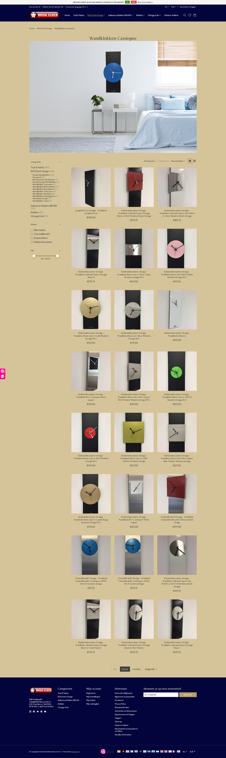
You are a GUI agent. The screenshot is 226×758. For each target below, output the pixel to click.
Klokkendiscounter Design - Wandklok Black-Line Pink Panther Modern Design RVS (177, 274)
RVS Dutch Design (44, 28)
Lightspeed (76, 752)
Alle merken (40, 230)
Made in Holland (171, 15)
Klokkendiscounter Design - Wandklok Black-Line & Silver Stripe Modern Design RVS (134, 274)
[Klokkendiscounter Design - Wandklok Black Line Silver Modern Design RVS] (134, 310)
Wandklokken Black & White (44, 187)
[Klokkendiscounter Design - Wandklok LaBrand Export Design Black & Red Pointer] (134, 619)
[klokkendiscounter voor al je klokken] (45, 15)
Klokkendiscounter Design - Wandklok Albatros (177, 334)
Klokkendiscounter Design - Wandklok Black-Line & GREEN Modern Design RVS (177, 397)
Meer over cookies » (145, 2)
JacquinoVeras (41, 238)
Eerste (125, 669)
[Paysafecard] (170, 751)
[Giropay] (174, 751)
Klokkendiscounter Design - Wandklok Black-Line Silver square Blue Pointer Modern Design (177, 458)
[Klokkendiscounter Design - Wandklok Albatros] (177, 310)
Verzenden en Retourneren (126, 711)
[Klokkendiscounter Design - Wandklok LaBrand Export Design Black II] (91, 248)
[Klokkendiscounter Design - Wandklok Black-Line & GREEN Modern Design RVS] (177, 371)
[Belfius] (144, 751)
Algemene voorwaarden (125, 696)
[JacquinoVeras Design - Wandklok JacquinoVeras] (91, 187)
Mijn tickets (90, 700)
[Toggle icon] (185, 15)
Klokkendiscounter (43, 242)
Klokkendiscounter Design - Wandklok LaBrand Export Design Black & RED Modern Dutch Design (134, 213)
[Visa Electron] (136, 751)
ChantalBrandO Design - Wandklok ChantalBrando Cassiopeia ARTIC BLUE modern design (134, 581)
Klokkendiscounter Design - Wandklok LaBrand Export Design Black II (91, 274)
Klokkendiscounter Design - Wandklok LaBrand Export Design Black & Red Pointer (134, 645)
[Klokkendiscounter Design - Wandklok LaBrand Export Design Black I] (177, 619)
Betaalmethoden (122, 707)
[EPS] (178, 751)
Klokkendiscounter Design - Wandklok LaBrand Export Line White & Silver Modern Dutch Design (177, 213)
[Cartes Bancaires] (157, 751)
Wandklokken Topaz (41, 201)
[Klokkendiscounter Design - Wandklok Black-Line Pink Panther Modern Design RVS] (177, 248)
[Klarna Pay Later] (161, 751)
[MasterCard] (123, 751)
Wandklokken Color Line (42, 191)
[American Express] (149, 751)
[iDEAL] (118, 751)
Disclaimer (119, 700)
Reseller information (123, 734)
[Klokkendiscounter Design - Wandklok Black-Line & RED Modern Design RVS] (91, 432)
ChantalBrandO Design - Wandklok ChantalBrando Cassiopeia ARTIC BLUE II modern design (91, 581)
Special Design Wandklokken (44, 182)
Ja (127, 2)
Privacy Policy (120, 704)
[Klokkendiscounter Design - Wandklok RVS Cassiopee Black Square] (91, 371)
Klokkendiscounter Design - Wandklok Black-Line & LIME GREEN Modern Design (134, 458)
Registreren (91, 693)
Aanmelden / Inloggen (188, 7)
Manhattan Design (40, 198)
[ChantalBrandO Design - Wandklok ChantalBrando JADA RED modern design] (177, 494)
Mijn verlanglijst (92, 704)
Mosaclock (37, 177)
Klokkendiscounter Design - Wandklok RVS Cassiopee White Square (134, 520)
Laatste (136, 669)
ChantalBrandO (42, 234)
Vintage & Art (38, 216)
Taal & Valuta (78, 15)
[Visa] (127, 751)
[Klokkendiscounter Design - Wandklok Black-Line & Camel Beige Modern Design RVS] (91, 494)
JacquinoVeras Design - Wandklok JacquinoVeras (91, 211)
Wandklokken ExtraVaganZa (44, 196)
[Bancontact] (131, 751)
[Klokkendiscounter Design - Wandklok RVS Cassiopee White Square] (134, 494)
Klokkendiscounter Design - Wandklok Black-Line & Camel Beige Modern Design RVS (91, 520)
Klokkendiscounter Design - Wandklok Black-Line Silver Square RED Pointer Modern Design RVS (134, 397)
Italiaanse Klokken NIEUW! (44, 205)
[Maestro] (140, 751)
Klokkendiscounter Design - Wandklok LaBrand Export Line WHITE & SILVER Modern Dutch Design (177, 582)
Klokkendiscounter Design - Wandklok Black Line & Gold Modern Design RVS (91, 336)
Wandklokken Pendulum (42, 194)
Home (67, 15)
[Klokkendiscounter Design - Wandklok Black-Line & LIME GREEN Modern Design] (134, 432)
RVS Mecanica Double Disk (44, 179)
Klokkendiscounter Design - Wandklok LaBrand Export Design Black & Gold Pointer (91, 645)
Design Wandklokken (41, 175)
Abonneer (188, 695)
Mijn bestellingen (93, 696)
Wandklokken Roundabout (43, 189)
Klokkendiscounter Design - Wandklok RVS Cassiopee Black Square (91, 397)
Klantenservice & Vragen (125, 714)
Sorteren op (164, 161)
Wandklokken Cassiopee (43, 184)
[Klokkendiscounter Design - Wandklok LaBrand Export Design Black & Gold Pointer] (91, 619)
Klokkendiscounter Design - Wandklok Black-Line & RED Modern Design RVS (91, 458)
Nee (133, 2)
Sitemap (118, 721)
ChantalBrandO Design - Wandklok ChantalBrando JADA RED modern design (177, 520)
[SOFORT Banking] (165, 751)
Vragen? (118, 718)
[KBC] (153, 751)
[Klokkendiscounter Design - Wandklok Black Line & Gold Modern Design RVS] (91, 310)
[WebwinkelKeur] (107, 753)
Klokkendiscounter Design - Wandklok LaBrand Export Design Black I (177, 645)
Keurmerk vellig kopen (124, 693)
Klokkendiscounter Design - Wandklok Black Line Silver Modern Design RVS (134, 336)
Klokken (34, 212)
